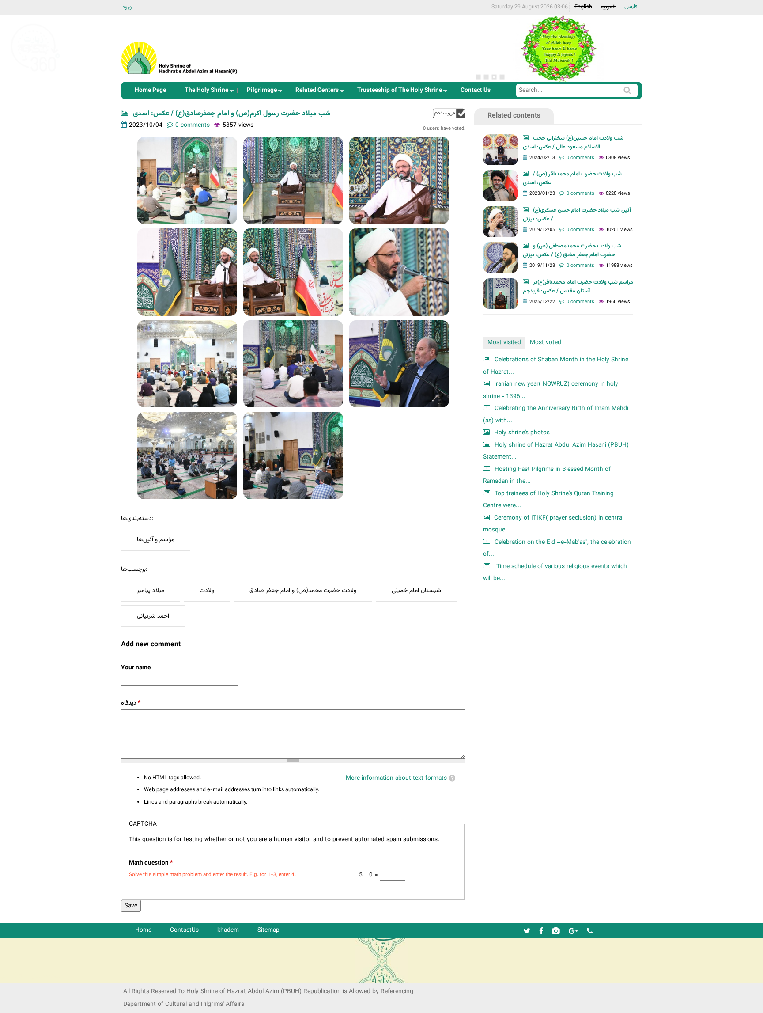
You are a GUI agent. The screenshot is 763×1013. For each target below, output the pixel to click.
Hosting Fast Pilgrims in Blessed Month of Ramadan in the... (547, 475)
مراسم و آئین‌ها (155, 539)
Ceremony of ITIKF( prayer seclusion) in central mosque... (553, 524)
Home (143, 930)
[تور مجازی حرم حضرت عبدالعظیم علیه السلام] (35, 72)
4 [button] (502, 77)
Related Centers (314, 92)
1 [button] (478, 77)
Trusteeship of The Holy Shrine (397, 92)
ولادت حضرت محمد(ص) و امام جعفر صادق (302, 590)
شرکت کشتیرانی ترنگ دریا (30, 976)
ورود (127, 7)
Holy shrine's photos (522, 432)
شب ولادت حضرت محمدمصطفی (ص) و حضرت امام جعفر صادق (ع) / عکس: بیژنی (572, 250)
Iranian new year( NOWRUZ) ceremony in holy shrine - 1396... (550, 390)
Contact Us (476, 90)
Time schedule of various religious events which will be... (555, 573)
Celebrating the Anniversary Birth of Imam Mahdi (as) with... (555, 414)
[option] (558, 48)
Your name (136, 667)
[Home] (179, 46)
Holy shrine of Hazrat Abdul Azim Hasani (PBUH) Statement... (556, 451)
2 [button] (486, 77)
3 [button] (494, 77)
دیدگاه (130, 703)
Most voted (545, 342)
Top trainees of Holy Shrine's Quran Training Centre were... (548, 500)
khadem (228, 930)
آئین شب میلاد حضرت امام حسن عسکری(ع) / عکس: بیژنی (577, 215)
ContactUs (184, 930)
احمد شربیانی (153, 616)
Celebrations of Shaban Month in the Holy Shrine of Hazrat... (555, 366)
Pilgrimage (259, 92)
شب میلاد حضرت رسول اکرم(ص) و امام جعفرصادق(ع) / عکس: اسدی (232, 113)
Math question (151, 863)
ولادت (207, 590)
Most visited (504, 342)
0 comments (192, 125)
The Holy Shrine (203, 92)
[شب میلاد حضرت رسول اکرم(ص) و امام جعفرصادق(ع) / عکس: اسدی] (187, 180)
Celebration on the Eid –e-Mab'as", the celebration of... (557, 548)
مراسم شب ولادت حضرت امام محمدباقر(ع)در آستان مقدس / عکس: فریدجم (578, 287)
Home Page (150, 90)
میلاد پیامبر (150, 590)
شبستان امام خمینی (416, 590)
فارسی (631, 6)
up (449, 113)
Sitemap (268, 930)
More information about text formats (396, 778)
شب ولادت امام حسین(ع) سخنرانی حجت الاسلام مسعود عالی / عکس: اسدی (573, 143)
